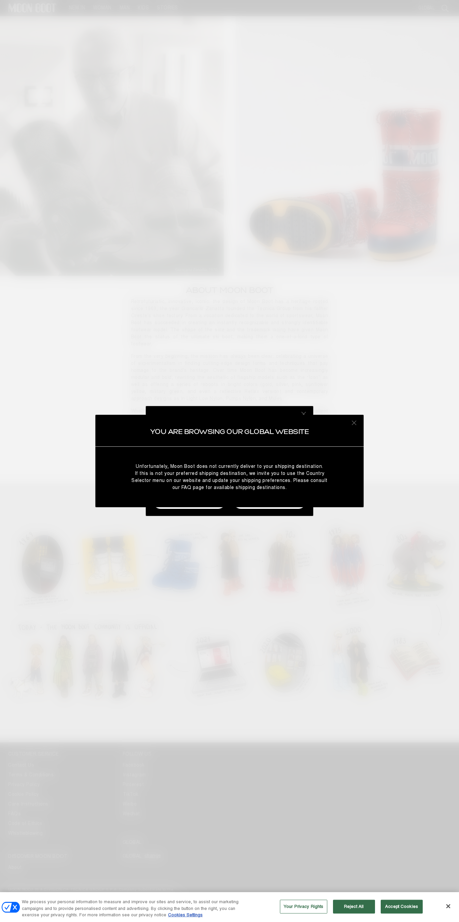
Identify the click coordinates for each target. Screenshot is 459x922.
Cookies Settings (185, 915)
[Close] (448, 906)
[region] (229, 907)
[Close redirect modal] (354, 422)
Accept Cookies (401, 906)
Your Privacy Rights (303, 906)
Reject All (354, 906)
